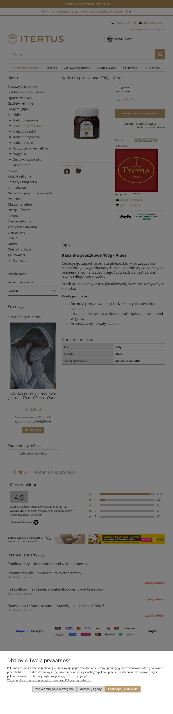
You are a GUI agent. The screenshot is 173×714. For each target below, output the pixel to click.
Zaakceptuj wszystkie (123, 689)
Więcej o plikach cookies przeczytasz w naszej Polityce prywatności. (49, 680)
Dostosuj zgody (91, 689)
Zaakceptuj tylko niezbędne (54, 689)
